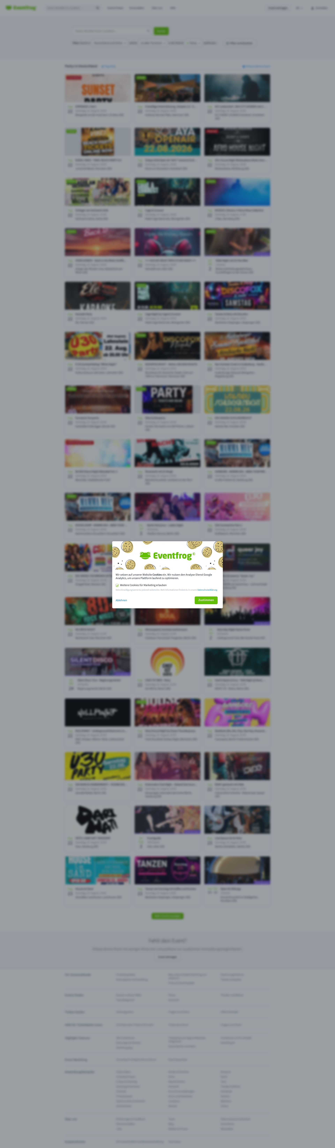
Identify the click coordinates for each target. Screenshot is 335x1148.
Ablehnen (121, 600)
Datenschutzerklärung (207, 589)
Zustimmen (206, 600)
